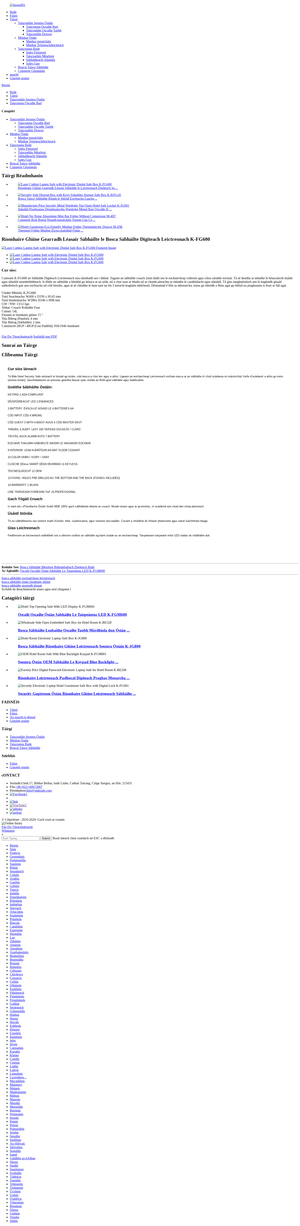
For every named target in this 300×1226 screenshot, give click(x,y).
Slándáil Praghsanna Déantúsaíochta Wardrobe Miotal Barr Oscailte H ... (65, 209)
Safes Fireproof (36, 52)
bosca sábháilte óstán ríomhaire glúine (26, 582)
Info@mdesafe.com (39, 790)
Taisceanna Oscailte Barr (42, 26)
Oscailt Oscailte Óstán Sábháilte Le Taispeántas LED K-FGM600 (62, 571)
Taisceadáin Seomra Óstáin (35, 23)
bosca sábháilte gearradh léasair (22, 585)
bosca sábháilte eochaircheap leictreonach (28, 578)
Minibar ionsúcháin (38, 41)
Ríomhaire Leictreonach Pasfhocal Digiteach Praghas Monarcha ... (74, 678)
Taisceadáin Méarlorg (40, 56)
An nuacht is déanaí (22, 717)
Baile (13, 12)
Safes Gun (33, 63)
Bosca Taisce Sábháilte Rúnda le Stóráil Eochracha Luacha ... (57, 198)
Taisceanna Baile (29, 48)
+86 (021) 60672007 (29, 787)
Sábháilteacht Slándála (40, 60)
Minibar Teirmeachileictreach (45, 45)
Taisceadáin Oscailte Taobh (43, 30)
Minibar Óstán (27, 37)
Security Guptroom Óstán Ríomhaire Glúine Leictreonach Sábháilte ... (77, 693)
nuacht (14, 74)
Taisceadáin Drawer (39, 34)
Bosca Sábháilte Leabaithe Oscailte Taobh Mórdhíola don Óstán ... (74, 630)
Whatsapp (8, 830)
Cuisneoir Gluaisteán (31, 71)
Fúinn (13, 15)
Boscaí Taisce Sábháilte (33, 67)
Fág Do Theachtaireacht (17, 336)
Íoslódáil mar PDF (45, 336)
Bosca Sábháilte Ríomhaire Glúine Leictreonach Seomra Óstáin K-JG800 (79, 646)
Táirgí (14, 19)
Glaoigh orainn (19, 78)
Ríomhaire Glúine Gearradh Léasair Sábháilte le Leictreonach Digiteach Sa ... (68, 188)
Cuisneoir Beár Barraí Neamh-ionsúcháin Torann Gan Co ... (57, 220)
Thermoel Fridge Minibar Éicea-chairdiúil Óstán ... (50, 230)
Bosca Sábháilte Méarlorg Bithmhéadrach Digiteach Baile (57, 567)
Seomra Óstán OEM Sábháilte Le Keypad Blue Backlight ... (68, 662)
